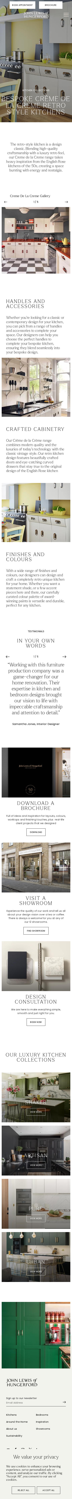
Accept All (48, 1490)
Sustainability (14, 1435)
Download (36, 832)
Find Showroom (36, 930)
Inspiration (42, 1421)
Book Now (36, 1022)
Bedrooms (42, 1415)
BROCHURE (51, 5)
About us (11, 1428)
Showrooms (43, 1428)
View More (36, 1111)
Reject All (23, 1490)
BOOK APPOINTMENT (22, 5)
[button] (6, 202)
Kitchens (11, 1415)
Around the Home (17, 1421)
